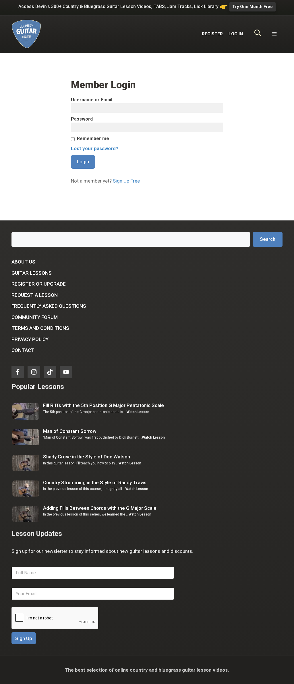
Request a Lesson (34, 295)
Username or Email (91, 99)
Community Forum (34, 317)
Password (82, 119)
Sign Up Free (126, 181)
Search (267, 239)
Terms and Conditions (40, 328)
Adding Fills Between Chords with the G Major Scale (99, 508)
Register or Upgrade (38, 284)
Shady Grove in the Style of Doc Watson (86, 457)
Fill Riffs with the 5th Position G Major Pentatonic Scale (103, 405)
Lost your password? (94, 148)
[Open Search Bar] (258, 33)
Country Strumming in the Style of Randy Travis (94, 482)
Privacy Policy (30, 339)
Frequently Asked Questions (48, 306)
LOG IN (236, 33)
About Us (23, 262)
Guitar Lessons (31, 273)
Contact (22, 350)
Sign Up (23, 638)
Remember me (93, 138)
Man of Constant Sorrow (69, 431)
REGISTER (212, 33)
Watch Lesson (138, 412)
